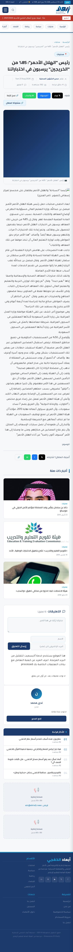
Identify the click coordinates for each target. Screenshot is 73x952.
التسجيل (31, 907)
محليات (50, 26)
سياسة (38, 26)
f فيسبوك (44, 95)
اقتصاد (16, 26)
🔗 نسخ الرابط (13, 95)
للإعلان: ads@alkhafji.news (36, 805)
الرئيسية (63, 26)
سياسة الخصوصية (62, 912)
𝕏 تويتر (57, 95)
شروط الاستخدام (63, 917)
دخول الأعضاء (28, 912)
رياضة (27, 26)
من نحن (67, 907)
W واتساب (29, 95)
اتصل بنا (67, 923)
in (41, 880)
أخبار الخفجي (29, 887)
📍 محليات (62, 54)
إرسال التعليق (19, 646)
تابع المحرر (36, 719)
